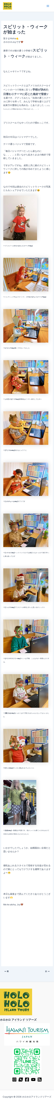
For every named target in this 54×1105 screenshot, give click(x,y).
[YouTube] (33, 1079)
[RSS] (39, 1079)
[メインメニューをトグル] (48, 6)
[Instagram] (14, 1079)
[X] (20, 1079)
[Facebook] (27, 1079)
